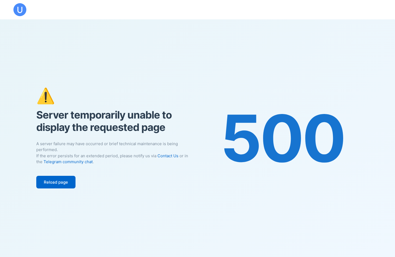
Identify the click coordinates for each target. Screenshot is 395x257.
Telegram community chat (68, 161)
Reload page (56, 182)
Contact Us (167, 155)
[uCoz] (19, 9)
